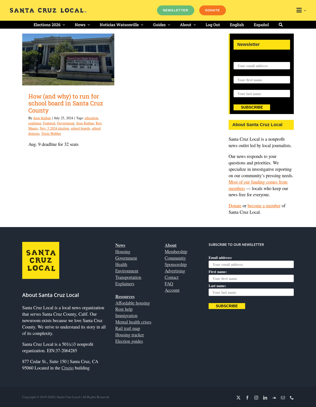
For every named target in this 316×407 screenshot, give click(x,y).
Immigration (126, 315)
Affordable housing (132, 303)
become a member (264, 205)
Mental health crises (133, 322)
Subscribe (252, 107)
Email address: (245, 58)
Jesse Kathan (42, 118)
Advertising (175, 271)
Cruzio (67, 368)
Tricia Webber (51, 133)
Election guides (129, 341)
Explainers (124, 283)
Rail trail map (127, 328)
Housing (122, 251)
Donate (235, 205)
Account (172, 290)
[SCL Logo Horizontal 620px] (48, 10)
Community (175, 258)
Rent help (124, 309)
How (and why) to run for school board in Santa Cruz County (65, 103)
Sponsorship (176, 264)
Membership (176, 251)
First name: (243, 73)
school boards (80, 128)
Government (65, 123)
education (91, 118)
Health (121, 264)
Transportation (128, 277)
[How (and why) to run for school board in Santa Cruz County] (68, 59)
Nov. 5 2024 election (54, 128)
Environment (126, 271)
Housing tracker (129, 334)
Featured (49, 123)
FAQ (169, 283)
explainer (34, 123)
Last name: (242, 87)
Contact (171, 277)
